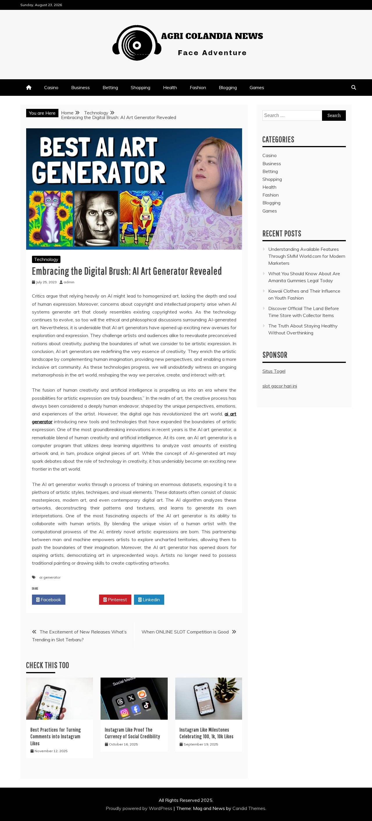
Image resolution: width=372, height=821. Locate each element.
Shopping (140, 87)
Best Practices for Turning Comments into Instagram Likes (56, 736)
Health (170, 87)
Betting (110, 87)
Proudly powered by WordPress (140, 808)
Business (80, 87)
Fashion (198, 87)
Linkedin (151, 599)
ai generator (49, 577)
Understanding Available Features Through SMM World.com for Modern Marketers (306, 256)
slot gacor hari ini (279, 386)
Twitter (84, 599)
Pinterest (117, 599)
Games (257, 87)
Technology (46, 259)
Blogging (228, 87)
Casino (51, 87)
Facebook (50, 599)
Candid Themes (249, 808)
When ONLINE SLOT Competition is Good (185, 632)
